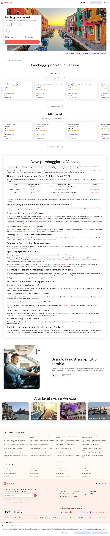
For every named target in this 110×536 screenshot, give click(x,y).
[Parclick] (6, 3)
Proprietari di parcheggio (80, 494)
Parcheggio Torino (86, 476)
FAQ (91, 494)
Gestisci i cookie (57, 518)
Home (5, 60)
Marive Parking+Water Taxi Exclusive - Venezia (41, 448)
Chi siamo (62, 491)
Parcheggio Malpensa (9, 470)
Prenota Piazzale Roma (94, 195)
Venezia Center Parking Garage (63, 448)
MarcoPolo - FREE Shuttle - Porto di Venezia (40, 455)
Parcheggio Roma (86, 470)
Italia (9, 60)
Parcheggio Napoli (60, 473)
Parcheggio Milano (34, 470)
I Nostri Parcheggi (64, 496)
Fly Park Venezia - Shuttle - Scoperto (13, 448)
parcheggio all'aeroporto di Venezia (46, 278)
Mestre (45, 216)
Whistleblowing (82, 518)
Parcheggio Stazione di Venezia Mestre (65, 468)
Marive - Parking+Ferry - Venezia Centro (13, 452)
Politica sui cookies (45, 518)
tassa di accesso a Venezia (60, 172)
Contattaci (93, 491)
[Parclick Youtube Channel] (105, 483)
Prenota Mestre (94, 186)
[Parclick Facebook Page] (102, 483)
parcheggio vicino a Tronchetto (48, 239)
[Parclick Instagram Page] (96, 483)
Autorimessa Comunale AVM (55, 258)
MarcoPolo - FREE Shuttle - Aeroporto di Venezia (67, 455)
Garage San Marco (61, 264)
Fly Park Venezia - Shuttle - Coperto (90, 444)
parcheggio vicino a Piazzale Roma (24, 231)
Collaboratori (76, 491)
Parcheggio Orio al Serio (87, 468)
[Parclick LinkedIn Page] (99, 483)
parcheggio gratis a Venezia (39, 221)
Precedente (49, 461)
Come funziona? (64, 494)
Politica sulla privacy (70, 518)
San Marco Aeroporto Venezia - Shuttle (39, 452)
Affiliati (75, 496)
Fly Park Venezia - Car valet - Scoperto (39, 444)
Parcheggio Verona (8, 476)
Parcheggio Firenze (34, 473)
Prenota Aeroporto (94, 189)
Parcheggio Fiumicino (61, 470)
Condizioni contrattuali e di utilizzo (13, 518)
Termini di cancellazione (31, 518)
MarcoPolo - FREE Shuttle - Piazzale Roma (92, 452)
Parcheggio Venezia (16, 60)
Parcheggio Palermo (86, 473)
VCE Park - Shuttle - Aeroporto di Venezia (14, 436)
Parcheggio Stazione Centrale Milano (64, 476)
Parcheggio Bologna (34, 476)
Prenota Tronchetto (94, 192)
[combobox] (23, 32)
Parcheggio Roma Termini (10, 473)
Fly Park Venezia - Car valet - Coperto (65, 444)
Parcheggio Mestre (8, 468)
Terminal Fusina (12, 246)
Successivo (61, 461)
